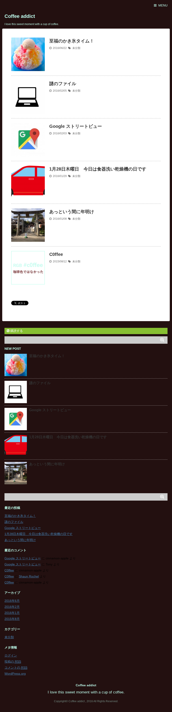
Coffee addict (19, 16)
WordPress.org (15, 673)
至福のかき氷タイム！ (71, 40)
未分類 (76, 48)
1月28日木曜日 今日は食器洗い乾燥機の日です (97, 168)
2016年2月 (12, 607)
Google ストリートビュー (75, 126)
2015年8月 (12, 619)
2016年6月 (12, 600)
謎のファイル (62, 83)
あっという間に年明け (71, 211)
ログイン (10, 655)
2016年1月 (12, 613)
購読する (16, 331)
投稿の (12, 661)
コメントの (15, 667)
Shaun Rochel (29, 576)
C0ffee (56, 254)
